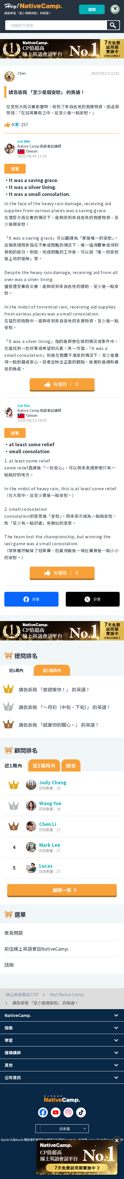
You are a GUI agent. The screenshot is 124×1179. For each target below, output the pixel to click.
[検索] (113, 25)
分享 (36, 599)
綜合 (71, 765)
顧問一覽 (62, 889)
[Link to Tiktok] (81, 1112)
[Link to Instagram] (68, 1112)
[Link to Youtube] (56, 1112)
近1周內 (16, 670)
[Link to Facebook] (43, 1112)
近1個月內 (52, 670)
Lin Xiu (24, 405)
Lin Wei (24, 141)
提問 (92, 9)
